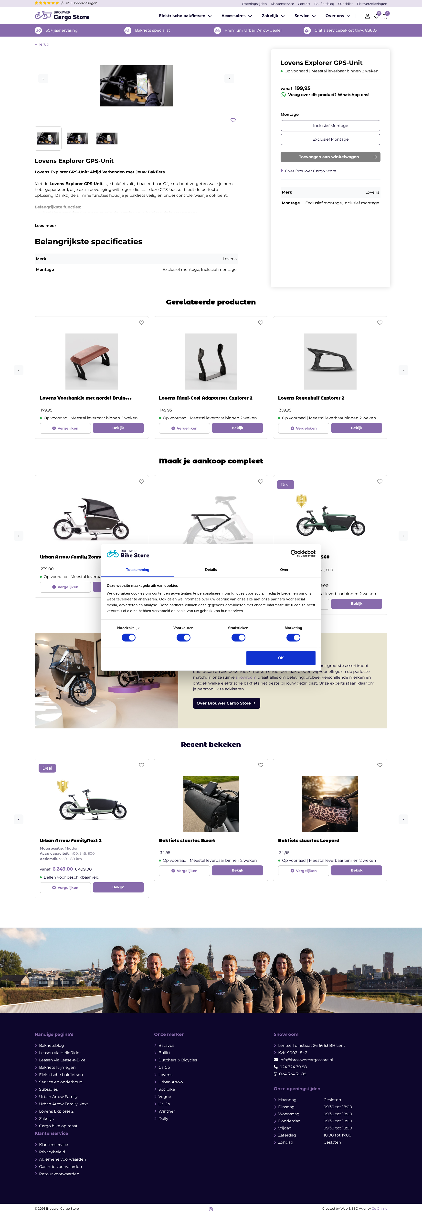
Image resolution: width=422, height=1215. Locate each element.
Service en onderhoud (61, 1082)
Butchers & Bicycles (177, 1060)
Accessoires (234, 15)
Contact (304, 4)
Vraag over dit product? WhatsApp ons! (328, 94)
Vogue (164, 1096)
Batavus (166, 1045)
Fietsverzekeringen (372, 4)
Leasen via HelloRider (60, 1052)
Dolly (163, 1118)
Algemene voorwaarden (62, 1159)
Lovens (165, 1074)
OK (281, 658)
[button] (136, 100)
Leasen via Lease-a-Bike (62, 1060)
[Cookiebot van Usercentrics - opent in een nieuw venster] (294, 553)
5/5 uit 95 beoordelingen (78, 3)
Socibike (166, 1089)
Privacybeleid (52, 1152)
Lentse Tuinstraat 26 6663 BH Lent (311, 1045)
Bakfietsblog (324, 4)
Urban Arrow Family (58, 1096)
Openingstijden (254, 4)
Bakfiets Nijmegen (57, 1067)
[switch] (183, 638)
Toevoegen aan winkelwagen (329, 157)
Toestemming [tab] (137, 570)
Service (302, 15)
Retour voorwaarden (59, 1174)
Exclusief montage (331, 139)
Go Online (379, 1208)
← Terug (42, 44)
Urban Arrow (170, 1082)
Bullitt (164, 1052)
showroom (246, 677)
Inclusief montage (330, 125)
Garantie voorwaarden (60, 1166)
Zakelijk (270, 15)
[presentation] (18, 370)
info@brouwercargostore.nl (306, 1060)
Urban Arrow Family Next (63, 1104)
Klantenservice (282, 4)
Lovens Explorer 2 (56, 1111)
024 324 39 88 (293, 1067)
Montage (290, 114)
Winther (166, 1111)
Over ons (335, 15)
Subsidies (345, 4)
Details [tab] (211, 570)
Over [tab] (284, 570)
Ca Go (164, 1067)
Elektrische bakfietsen (182, 15)
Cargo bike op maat (58, 1126)
